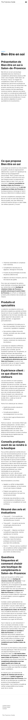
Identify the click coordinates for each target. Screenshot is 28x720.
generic (3, 51)
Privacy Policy (6, 707)
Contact (5, 708)
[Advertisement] (14, 26)
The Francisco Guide (8, 2)
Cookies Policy (6, 705)
